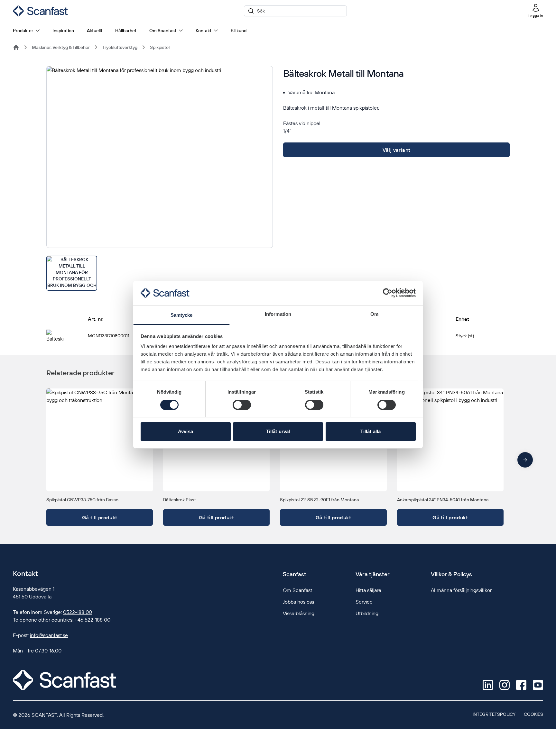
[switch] (242, 405)
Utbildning (367, 613)
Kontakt (203, 30)
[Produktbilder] (159, 178)
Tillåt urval (278, 431)
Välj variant (397, 149)
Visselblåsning (298, 613)
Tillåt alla (370, 431)
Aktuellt (94, 30)
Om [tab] (374, 314)
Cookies (533, 714)
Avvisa (185, 431)
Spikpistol (160, 47)
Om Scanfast (162, 30)
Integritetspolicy (494, 714)
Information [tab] (278, 314)
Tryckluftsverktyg (119, 47)
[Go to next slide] (525, 460)
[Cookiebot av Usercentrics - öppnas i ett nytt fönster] (387, 293)
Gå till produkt (99, 517)
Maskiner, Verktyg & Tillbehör (61, 47)
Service (364, 601)
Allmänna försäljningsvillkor (461, 590)
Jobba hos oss (298, 601)
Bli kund (238, 30)
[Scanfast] (16, 47)
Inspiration (63, 30)
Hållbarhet (125, 30)
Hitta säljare (368, 590)
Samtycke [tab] (182, 315)
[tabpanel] (159, 157)
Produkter (23, 30)
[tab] (71, 273)
